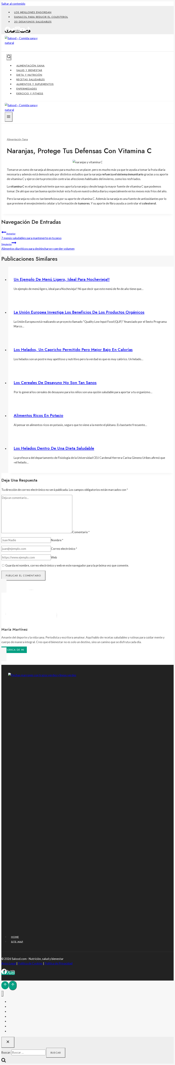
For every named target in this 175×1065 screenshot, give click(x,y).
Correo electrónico (64, 548)
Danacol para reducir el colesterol (41, 17)
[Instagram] (17, 31)
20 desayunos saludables (33, 22)
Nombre (57, 540)
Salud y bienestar (29, 70)
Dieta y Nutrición (29, 75)
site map (17, 941)
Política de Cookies (30, 963)
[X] (9, 973)
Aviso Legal (8, 963)
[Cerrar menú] (2, 993)
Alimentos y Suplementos (35, 84)
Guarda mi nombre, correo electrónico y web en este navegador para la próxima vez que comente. (67, 565)
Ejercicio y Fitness (29, 93)
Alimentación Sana (30, 66)
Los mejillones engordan (32, 12)
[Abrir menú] (8, 117)
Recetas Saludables (30, 79)
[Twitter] (12, 31)
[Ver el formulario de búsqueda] (8, 57)
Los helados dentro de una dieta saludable (54, 448)
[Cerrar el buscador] (7, 1042)
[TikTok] (27, 31)
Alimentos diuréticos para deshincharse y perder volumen (38, 246)
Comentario (81, 532)
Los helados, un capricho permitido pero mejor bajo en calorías (73, 349)
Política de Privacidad (58, 963)
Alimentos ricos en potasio (38, 415)
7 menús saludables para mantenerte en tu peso (31, 236)
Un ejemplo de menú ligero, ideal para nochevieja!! (62, 279)
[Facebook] (7, 31)
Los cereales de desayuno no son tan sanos (55, 382)
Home (15, 937)
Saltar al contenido (13, 3)
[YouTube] (22, 31)
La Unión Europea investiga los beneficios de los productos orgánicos (79, 312)
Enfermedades (26, 89)
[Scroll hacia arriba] (5, 985)
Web (54, 557)
